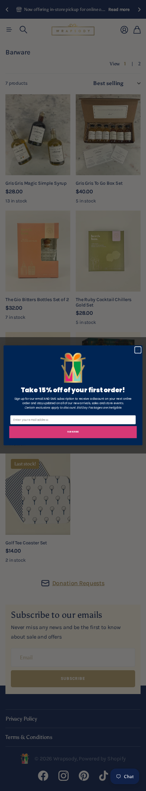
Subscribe (72, 431)
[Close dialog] (138, 350)
